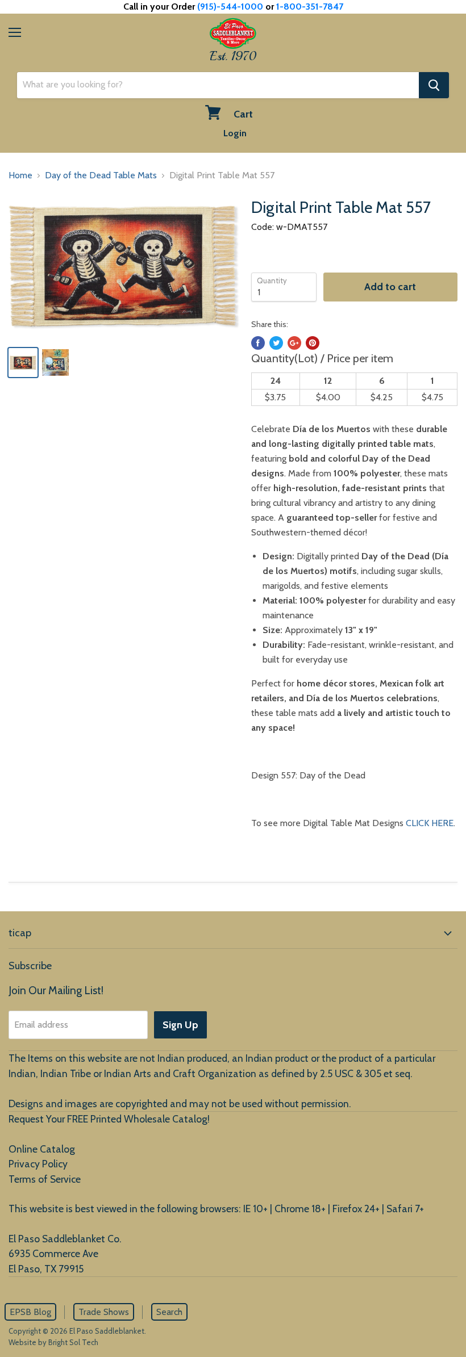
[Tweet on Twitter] (276, 343)
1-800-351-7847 (309, 6)
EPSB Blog (30, 1311)
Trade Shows (103, 1311)
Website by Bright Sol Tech (53, 1342)
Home (20, 175)
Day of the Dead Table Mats (101, 175)
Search (169, 1311)
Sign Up (180, 1025)
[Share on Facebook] (258, 343)
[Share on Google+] (294, 343)
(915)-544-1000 (230, 6)
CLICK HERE (429, 823)
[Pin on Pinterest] (312, 343)
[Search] (434, 85)
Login (235, 133)
